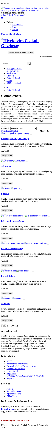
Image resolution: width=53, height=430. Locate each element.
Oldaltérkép (12, 396)
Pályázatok (11, 373)
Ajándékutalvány (14, 394)
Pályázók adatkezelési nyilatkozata (21, 366)
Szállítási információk (16, 368)
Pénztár (15, 29)
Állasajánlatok (7, 15)
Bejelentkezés (16, 34)
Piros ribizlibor (8, 276)
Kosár (14, 27)
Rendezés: (5, 128)
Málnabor (5, 303)
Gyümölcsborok (13, 90)
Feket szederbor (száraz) (12, 221)
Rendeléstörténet (14, 391)
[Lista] (5, 126)
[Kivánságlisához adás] (2, 186)
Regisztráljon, (7, 409)
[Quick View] (26, 161)
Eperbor (5, 193)
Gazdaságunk (20, 15)
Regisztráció (17, 25)
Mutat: (43, 131)
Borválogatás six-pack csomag (15, 138)
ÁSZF (9, 361)
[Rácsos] (2, 126)
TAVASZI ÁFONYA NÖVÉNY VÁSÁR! (25, 376)
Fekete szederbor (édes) (12, 248)
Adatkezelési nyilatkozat (17, 364)
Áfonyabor (6, 166)
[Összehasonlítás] (5, 186)
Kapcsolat (5, 34)
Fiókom (10, 389)
